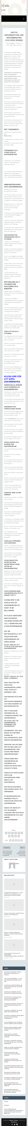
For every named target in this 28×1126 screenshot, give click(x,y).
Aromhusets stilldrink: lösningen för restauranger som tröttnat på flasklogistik (13, 1042)
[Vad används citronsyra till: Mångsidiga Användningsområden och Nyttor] (14, 945)
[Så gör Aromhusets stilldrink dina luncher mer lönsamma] (14, 905)
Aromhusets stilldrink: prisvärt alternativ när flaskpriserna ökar (13, 992)
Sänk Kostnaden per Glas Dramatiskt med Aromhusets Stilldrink (12, 1054)
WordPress (14, 1122)
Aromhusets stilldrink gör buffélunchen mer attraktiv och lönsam (12, 1060)
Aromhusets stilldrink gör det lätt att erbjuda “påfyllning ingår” (13, 1078)
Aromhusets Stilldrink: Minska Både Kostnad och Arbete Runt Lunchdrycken (14, 1017)
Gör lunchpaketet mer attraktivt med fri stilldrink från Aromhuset (13, 1022)
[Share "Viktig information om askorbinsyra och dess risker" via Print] (18, 836)
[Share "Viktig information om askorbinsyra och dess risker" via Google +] (12, 833)
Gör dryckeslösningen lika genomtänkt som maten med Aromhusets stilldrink (12, 1091)
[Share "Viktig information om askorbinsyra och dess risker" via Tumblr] (15, 833)
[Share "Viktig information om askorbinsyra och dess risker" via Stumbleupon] (12, 836)
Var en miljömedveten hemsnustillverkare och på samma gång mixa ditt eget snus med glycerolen (13, 1111)
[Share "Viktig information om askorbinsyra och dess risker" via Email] (15, 836)
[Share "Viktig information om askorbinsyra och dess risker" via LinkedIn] (21, 833)
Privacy (6, 1101)
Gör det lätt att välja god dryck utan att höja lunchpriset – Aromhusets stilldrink (12, 998)
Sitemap (6, 1105)
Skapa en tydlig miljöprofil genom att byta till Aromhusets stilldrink (13, 934)
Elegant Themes (13, 1120)
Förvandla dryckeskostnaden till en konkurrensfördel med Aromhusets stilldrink (13, 1067)
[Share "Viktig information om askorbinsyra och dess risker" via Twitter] (9, 833)
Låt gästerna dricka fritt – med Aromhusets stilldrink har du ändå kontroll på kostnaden (13, 894)
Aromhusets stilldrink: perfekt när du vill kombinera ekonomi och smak (13, 1005)
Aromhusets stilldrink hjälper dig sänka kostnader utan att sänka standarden (13, 986)
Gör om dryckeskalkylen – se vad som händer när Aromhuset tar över (13, 980)
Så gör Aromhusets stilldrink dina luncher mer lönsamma (14, 913)
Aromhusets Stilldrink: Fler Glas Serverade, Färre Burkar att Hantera (12, 973)
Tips (11, 45)
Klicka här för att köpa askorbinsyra (12, 379)
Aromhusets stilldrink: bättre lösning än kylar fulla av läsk (12, 1073)
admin (12, 43)
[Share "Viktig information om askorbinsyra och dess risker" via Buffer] (9, 836)
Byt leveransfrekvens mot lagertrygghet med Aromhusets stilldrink (13, 1084)
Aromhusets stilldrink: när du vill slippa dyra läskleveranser (13, 1011)
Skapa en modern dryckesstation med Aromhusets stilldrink (13, 1048)
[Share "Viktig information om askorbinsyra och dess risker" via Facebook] (6, 833)
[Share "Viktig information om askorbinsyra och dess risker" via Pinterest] (18, 833)
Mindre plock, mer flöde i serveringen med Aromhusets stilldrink (12, 1035)
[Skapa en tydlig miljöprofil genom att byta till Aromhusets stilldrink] (14, 924)
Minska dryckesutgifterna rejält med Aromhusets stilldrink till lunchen (13, 1029)
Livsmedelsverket (11, 418)
